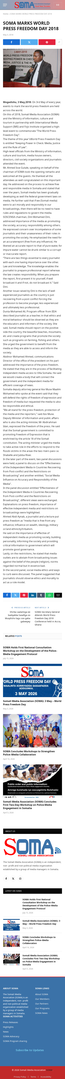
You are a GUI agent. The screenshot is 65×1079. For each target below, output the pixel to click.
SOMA (49, 1070)
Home (5, 14)
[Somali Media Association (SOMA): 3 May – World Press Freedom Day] (32, 680)
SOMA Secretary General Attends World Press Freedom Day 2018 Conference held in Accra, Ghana (48, 618)
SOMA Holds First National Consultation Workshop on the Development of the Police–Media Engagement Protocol (30, 651)
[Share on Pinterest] (47, 42)
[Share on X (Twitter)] (29, 42)
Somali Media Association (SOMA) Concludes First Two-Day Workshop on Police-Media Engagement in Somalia (29, 805)
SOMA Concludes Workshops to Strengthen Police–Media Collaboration (29, 753)
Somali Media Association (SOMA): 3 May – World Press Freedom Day (32, 702)
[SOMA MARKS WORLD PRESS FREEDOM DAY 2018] (32, 68)
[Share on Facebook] (11, 42)
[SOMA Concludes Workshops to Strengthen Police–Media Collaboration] (32, 730)
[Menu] (5, 5)
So (57, 4)
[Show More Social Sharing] (59, 42)
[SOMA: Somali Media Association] (32, 5)
